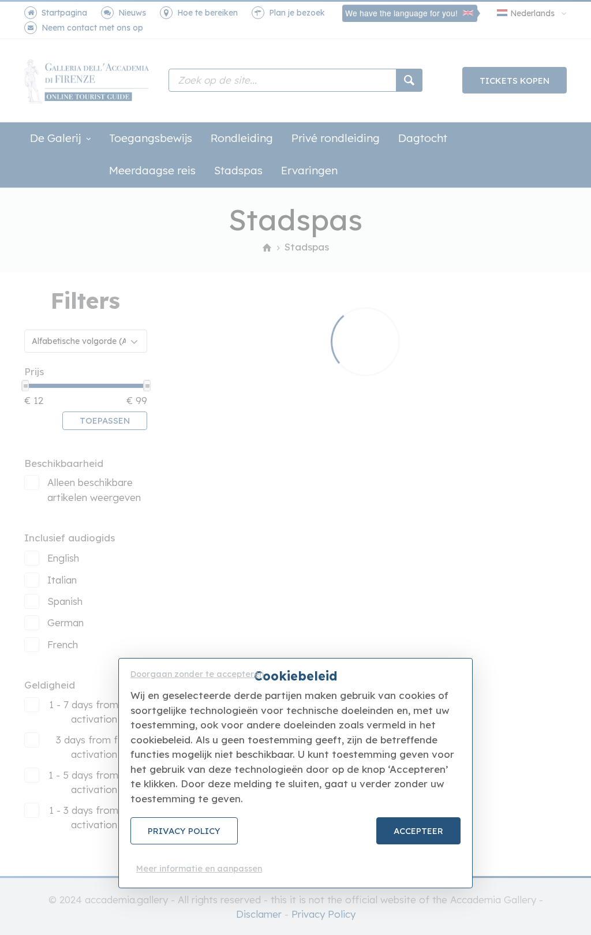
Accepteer (418, 830)
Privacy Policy (184, 830)
